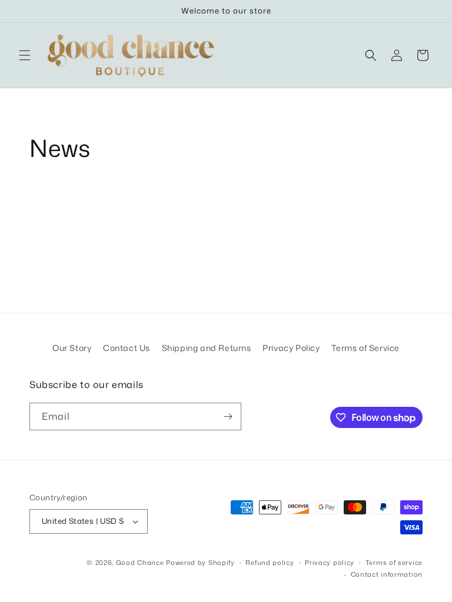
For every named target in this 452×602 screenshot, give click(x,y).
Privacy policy (329, 562)
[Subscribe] (228, 416)
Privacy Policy (291, 347)
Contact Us (126, 347)
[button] (25, 55)
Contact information (387, 574)
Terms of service (394, 562)
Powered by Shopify (200, 562)
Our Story (71, 347)
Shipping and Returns (206, 347)
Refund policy (269, 562)
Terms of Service (365, 347)
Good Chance (140, 562)
